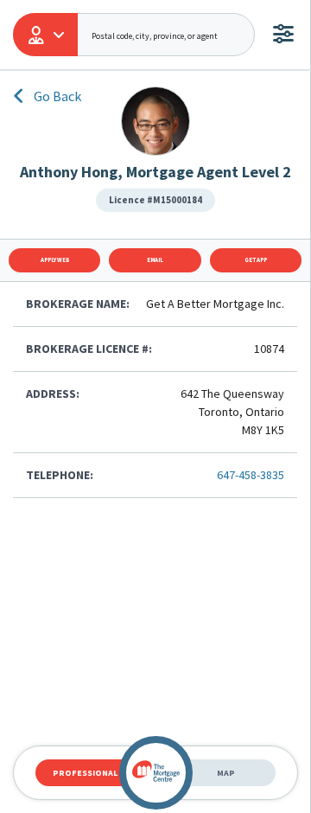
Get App (255, 260)
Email (155, 260)
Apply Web (55, 260)
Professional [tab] (85, 772)
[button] (45, 34)
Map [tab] (226, 772)
